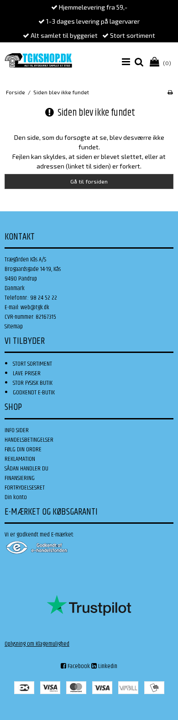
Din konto (16, 497)
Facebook (78, 666)
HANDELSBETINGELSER (29, 440)
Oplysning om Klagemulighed (37, 644)
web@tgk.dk (35, 307)
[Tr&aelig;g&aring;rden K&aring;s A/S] (38, 60)
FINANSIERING (20, 478)
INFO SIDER (17, 430)
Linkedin (107, 666)
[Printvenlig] (170, 92)
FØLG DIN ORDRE (23, 449)
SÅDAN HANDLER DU (26, 469)
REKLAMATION (20, 459)
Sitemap (14, 327)
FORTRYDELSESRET (25, 488)
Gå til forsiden (89, 181)
